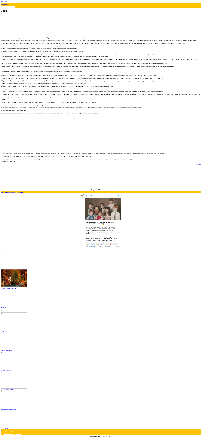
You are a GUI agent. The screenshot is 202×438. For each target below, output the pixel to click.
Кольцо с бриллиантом (7, 350)
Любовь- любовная (6, 370)
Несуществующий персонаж (8, 288)
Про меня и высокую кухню (8, 389)
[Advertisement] (101, 25)
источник (198, 164)
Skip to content (4, 1)
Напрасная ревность (6, 428)
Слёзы (2, 268)
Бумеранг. (3, 307)
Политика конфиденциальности (12, 434)
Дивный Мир (4, 4)
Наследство (4, 331)
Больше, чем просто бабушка (8, 409)
